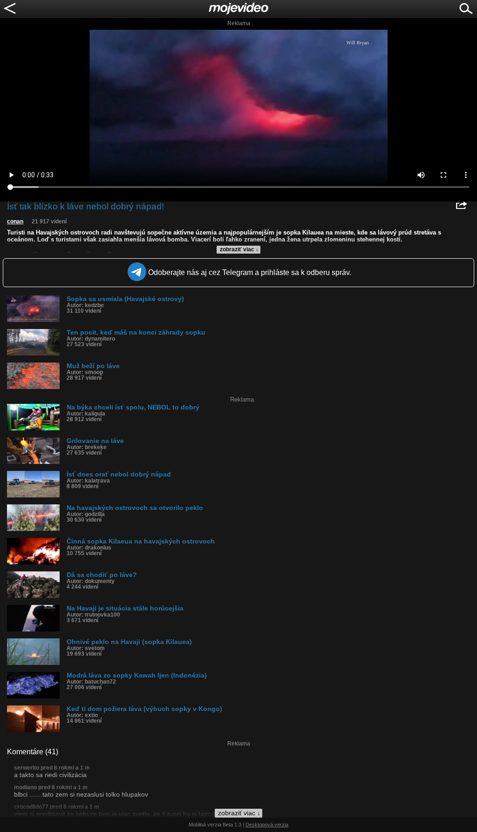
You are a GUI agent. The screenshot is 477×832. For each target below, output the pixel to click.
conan (15, 221)
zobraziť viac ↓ (239, 249)
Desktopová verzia (266, 824)
